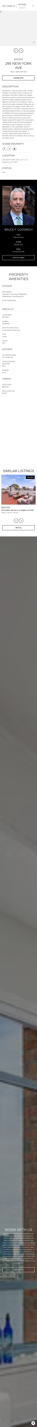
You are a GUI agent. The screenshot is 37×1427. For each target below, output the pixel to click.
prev (16, 50)
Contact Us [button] (18, 1270)
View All (18, 528)
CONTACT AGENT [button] (18, 257)
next (21, 50)
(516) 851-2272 (18, 244)
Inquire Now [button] (18, 78)
